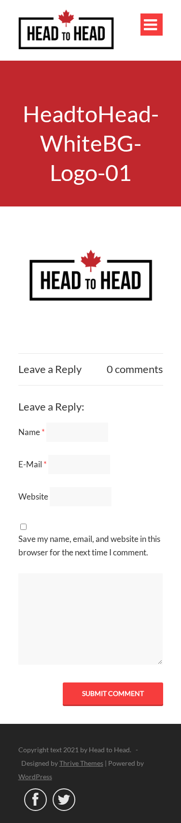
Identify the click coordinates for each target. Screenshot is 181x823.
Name (31, 432)
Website (33, 496)
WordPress (35, 776)
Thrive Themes (81, 763)
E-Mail (32, 464)
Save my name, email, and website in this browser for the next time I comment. (89, 545)
